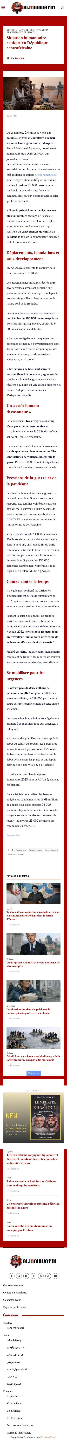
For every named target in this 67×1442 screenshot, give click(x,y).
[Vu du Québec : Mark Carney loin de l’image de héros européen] (33, 944)
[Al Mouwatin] (33, 1261)
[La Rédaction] (9, 58)
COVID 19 (13, 519)
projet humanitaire (46, 175)
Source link (13, 835)
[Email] (44, 863)
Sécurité (11, 854)
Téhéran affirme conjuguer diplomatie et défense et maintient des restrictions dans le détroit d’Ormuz (33, 916)
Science (10, 1200)
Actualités (26, 30)
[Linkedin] (37, 863)
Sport (9, 1178)
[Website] (48, 1276)
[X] (22, 863)
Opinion (10, 959)
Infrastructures (35, 850)
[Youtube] (55, 1276)
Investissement (51, 850)
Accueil (12, 30)
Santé (9, 1222)
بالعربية (10, 909)
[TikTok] (33, 1276)
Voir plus (32, 1073)
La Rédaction (17, 58)
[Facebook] (15, 863)
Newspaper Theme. (48, 1437)
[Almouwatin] (33, 8)
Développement (19, 850)
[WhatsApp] (30, 863)
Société (21, 854)
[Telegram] (52, 863)
